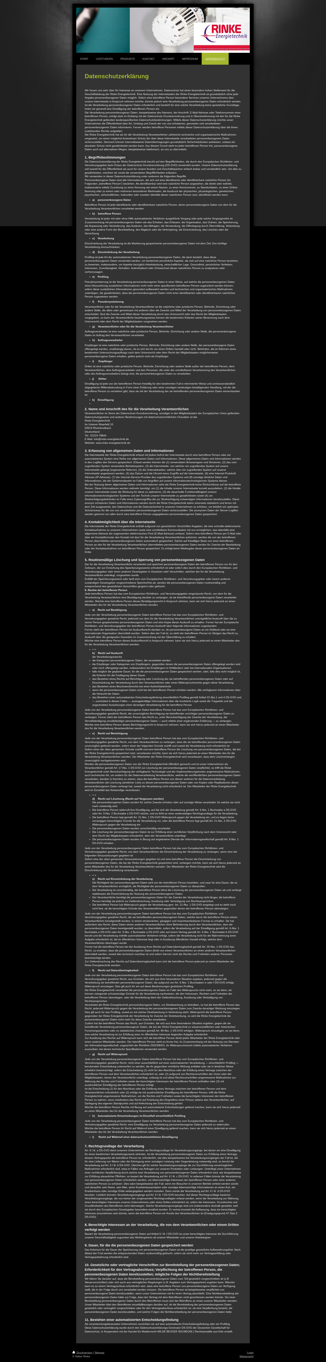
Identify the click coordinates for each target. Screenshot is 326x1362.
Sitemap (99, 1352)
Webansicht (247, 1356)
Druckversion (84, 1352)
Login (250, 1352)
